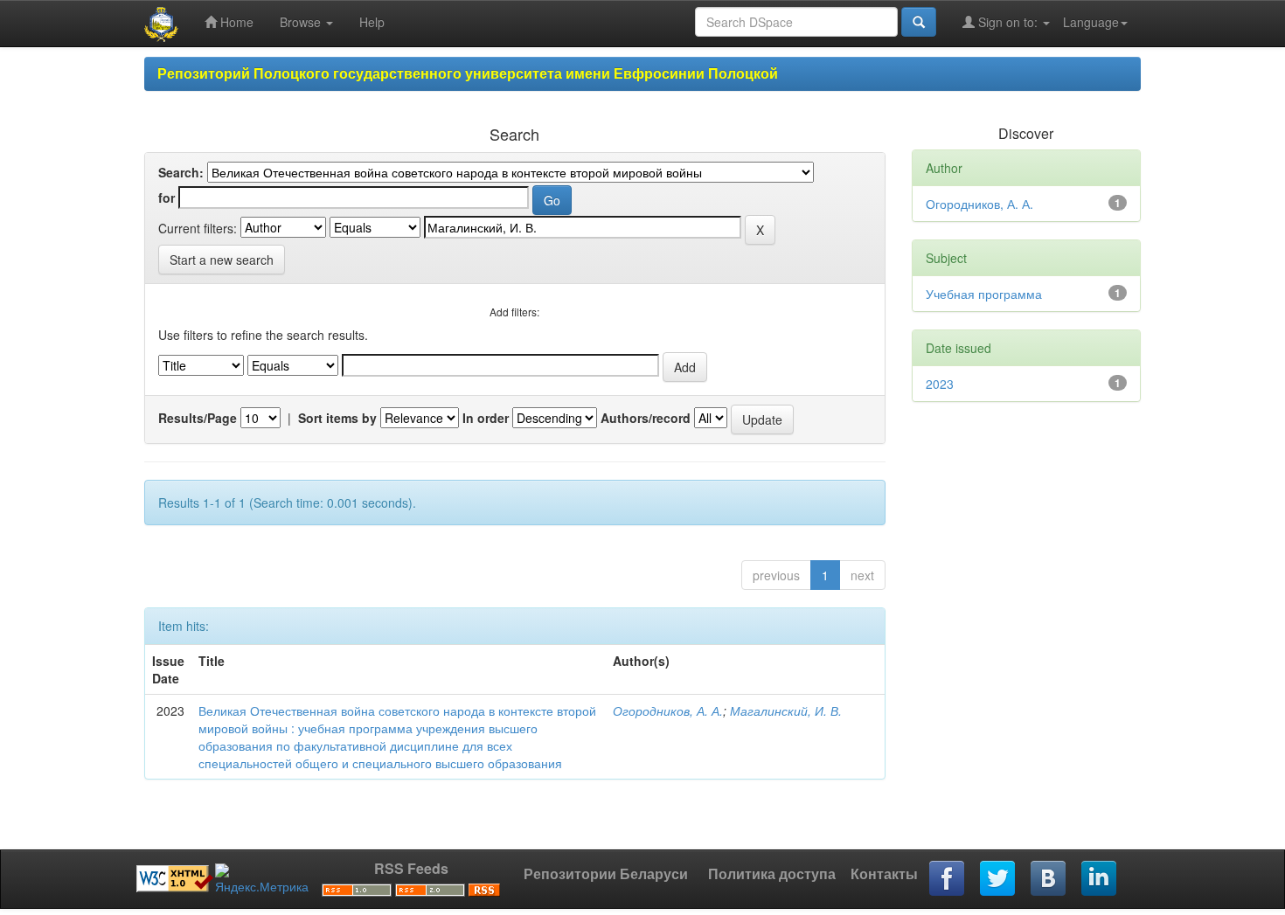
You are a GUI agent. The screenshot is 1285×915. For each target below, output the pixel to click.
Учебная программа (984, 293)
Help (372, 22)
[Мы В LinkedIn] (1099, 879)
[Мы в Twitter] (998, 879)
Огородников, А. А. (668, 710)
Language (1091, 22)
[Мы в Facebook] (947, 879)
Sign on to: (1008, 22)
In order (485, 417)
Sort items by (337, 417)
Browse (302, 22)
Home (235, 22)
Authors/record (646, 417)
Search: (181, 172)
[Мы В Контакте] (1049, 879)
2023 (940, 383)
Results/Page (197, 417)
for (166, 197)
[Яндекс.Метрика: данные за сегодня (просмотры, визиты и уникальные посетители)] (262, 879)
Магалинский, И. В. (786, 710)
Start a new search (222, 259)
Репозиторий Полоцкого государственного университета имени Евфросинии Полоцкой (467, 73)
